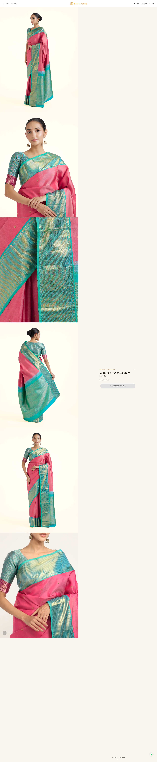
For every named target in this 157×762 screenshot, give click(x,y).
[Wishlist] (135, 370)
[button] (118, 386)
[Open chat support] (151, 754)
